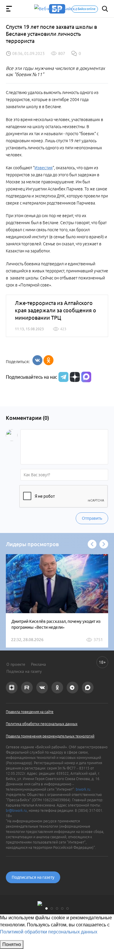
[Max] (86, 377)
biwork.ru (83, 789)
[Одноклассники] (48, 360)
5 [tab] (67, 908)
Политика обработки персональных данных (41, 724)
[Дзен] (74, 377)
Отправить (92, 518)
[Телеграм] (62, 377)
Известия (43, 167)
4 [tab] (62, 908)
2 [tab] (52, 908)
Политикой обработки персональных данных (48, 931)
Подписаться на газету (33, 877)
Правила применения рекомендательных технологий (50, 736)
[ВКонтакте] (37, 360)
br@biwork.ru (16, 810)
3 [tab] (57, 908)
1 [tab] (46, 908)
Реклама (38, 664)
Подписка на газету (24, 671)
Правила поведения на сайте (29, 712)
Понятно (11, 944)
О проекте (15, 664)
